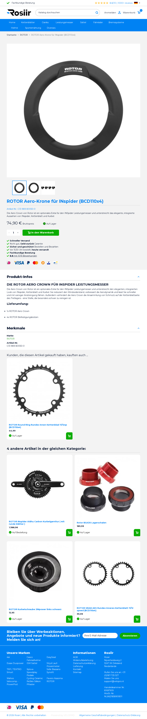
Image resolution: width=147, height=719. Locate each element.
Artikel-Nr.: (12, 209)
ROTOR (10, 338)
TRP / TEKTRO (14, 669)
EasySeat (51, 657)
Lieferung (78, 666)
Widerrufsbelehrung (83, 660)
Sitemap (77, 672)
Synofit (50, 672)
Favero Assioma (55, 678)
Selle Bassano (53, 669)
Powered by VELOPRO (63, 715)
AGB (75, 657)
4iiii (8, 657)
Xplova (30, 669)
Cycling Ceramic (35, 678)
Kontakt (77, 669)
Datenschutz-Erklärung (128, 715)
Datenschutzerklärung (84, 663)
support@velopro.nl (114, 681)
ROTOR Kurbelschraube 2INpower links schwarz (35, 609)
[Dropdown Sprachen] (137, 3)
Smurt (10, 672)
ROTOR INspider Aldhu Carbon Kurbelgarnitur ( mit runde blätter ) (36, 522)
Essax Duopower (15, 663)
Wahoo (10, 678)
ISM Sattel (32, 663)
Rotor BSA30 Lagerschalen (91, 522)
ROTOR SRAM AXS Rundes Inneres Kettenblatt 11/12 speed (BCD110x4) (105, 609)
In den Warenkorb (42, 232)
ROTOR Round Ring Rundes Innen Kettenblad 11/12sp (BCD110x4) (38, 426)
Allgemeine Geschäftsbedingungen (97, 715)
